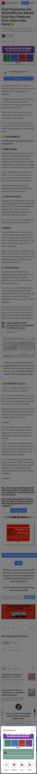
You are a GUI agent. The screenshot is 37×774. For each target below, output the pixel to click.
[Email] (22, 764)
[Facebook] (14, 764)
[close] (33, 730)
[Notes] (29, 764)
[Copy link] (6, 764)
